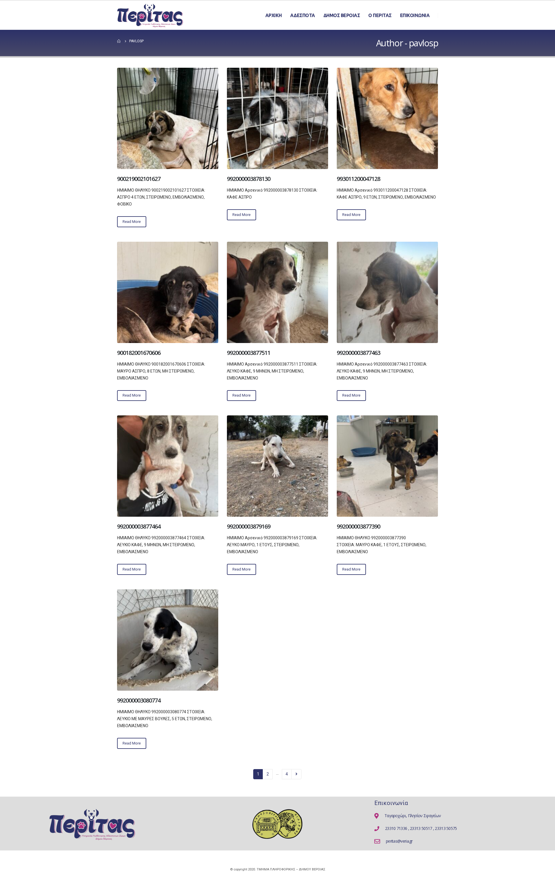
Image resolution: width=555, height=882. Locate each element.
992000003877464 (138, 526)
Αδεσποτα (302, 15)
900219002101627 (138, 179)
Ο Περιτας (380, 15)
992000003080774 (138, 700)
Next (296, 774)
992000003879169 (248, 526)
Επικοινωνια (415, 15)
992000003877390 (358, 526)
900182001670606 (138, 353)
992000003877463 (358, 353)
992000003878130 (248, 179)
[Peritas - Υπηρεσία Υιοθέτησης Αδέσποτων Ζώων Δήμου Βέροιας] (150, 15)
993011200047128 (358, 179)
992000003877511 (248, 353)
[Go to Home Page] (119, 41)
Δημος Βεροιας (341, 15)
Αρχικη (273, 15)
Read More (132, 221)
